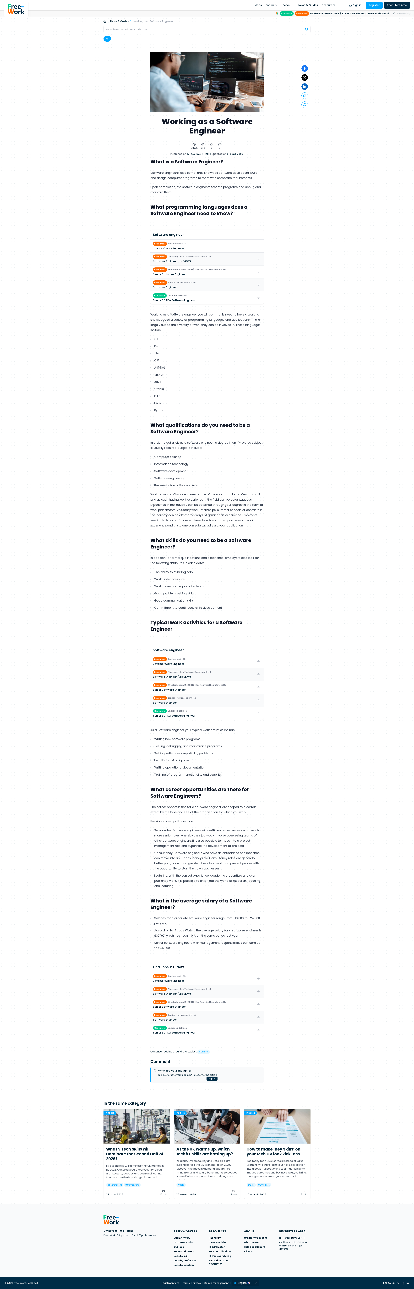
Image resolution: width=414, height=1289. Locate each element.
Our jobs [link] (179, 1247)
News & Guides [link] (217, 1242)
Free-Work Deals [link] (184, 1251)
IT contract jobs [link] (183, 1242)
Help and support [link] (254, 1247)
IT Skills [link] (109, 1113)
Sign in (357, 5)
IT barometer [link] (217, 1247)
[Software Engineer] (207, 284)
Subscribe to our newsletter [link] (219, 1262)
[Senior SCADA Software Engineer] (207, 297)
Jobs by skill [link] (181, 1256)
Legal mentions (170, 1283)
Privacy (197, 1283)
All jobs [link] (248, 1251)
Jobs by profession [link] (185, 1260)
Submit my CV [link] (182, 1237)
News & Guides (119, 21)
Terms (186, 1283)
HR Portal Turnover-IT (292, 1237)
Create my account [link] (255, 1237)
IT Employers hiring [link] (220, 1256)
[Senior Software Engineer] (207, 272)
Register (374, 5)
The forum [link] (215, 1237)
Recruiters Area (397, 5)
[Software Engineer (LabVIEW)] (207, 259)
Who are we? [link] (251, 1242)
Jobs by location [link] (184, 1265)
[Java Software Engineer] (207, 246)
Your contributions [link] (220, 1251)
